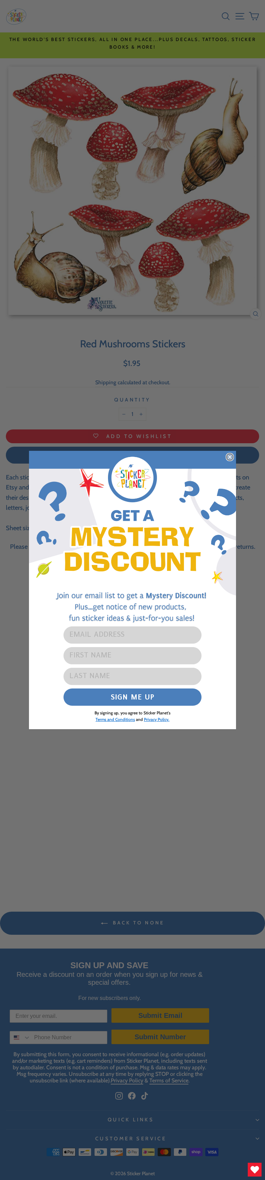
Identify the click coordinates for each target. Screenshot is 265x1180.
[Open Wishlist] (255, 1170)
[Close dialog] (229, 457)
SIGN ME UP (133, 697)
